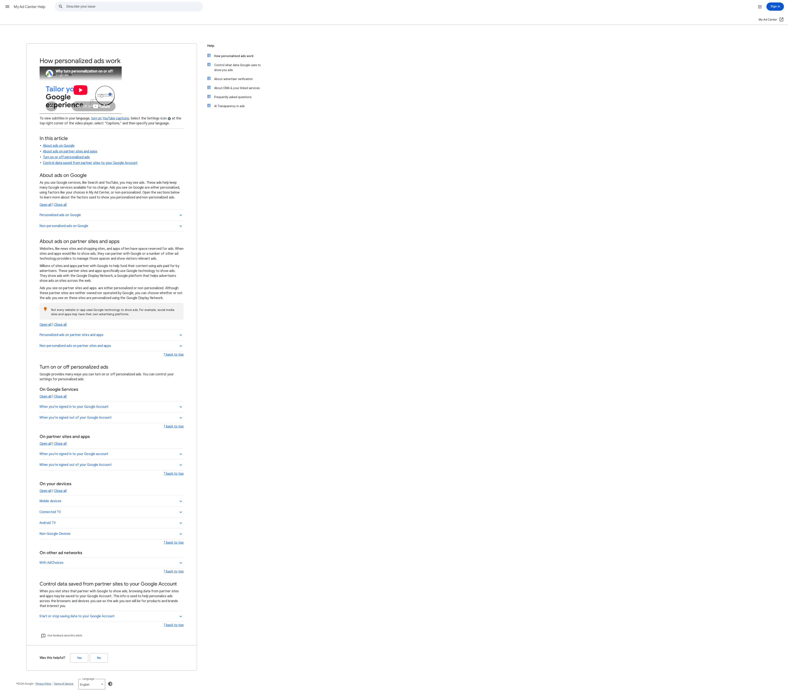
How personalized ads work (233, 56)
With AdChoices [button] (51, 563)
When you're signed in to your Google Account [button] (74, 407)
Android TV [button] (47, 523)
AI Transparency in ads (229, 106)
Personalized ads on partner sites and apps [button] (71, 335)
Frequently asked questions (232, 97)
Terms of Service (63, 683)
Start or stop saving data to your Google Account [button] (77, 616)
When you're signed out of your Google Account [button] (75, 418)
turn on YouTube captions (110, 118)
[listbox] (91, 684)
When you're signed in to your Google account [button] (74, 454)
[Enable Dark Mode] (110, 684)
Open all (46, 205)
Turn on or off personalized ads (66, 157)
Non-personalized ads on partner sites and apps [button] (75, 346)
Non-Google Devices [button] (55, 534)
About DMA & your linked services (237, 88)
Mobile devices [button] (50, 501)
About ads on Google (59, 146)
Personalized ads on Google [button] (60, 215)
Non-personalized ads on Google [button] (63, 226)
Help (210, 46)
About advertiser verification (233, 79)
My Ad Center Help (29, 7)
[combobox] (134, 6)
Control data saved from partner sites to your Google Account (90, 163)
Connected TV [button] (50, 512)
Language (88, 678)
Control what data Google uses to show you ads (237, 67)
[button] (7, 6)
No (99, 658)
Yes (79, 658)
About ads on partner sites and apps (70, 151)
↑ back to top (174, 355)
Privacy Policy (43, 683)
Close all (60, 205)
